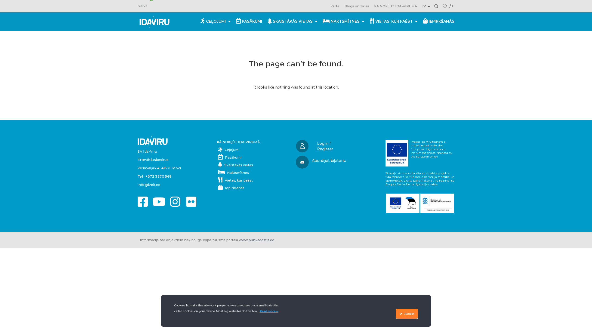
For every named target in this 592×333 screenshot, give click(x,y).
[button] (436, 6)
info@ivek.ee (149, 185)
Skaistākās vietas (293, 21)
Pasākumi (252, 21)
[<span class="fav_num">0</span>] (445, 6)
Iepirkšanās (441, 21)
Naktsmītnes (345, 21)
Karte (334, 6)
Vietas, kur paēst (394, 21)
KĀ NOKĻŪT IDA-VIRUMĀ (395, 6)
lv (424, 6)
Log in (323, 143)
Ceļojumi (216, 21)
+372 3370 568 (158, 176)
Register (325, 149)
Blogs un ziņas (357, 6)
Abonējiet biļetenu (329, 160)
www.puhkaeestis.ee (256, 240)
